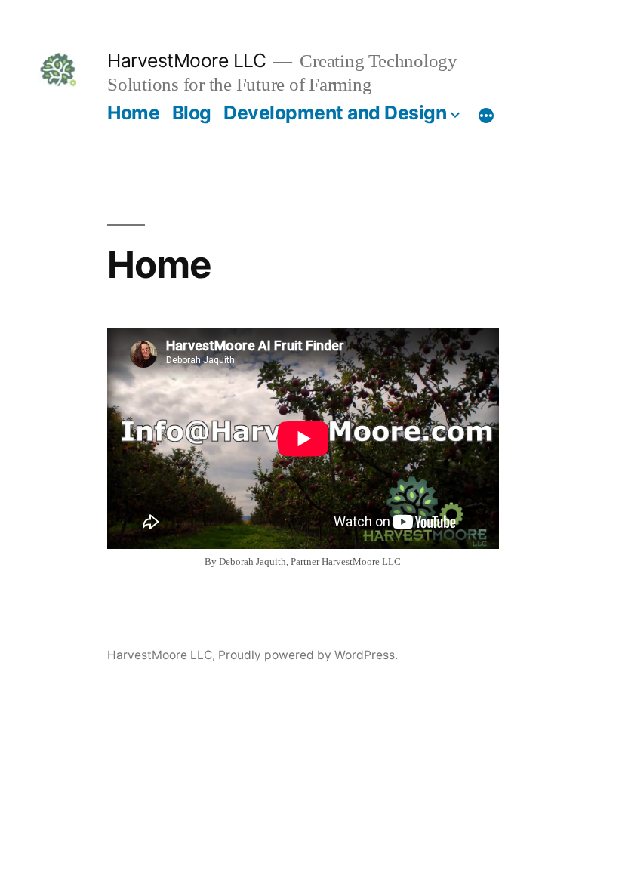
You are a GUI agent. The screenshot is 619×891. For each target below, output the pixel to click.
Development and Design (334, 112)
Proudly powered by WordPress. (308, 655)
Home (133, 112)
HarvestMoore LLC (186, 60)
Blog (191, 112)
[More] (486, 115)
